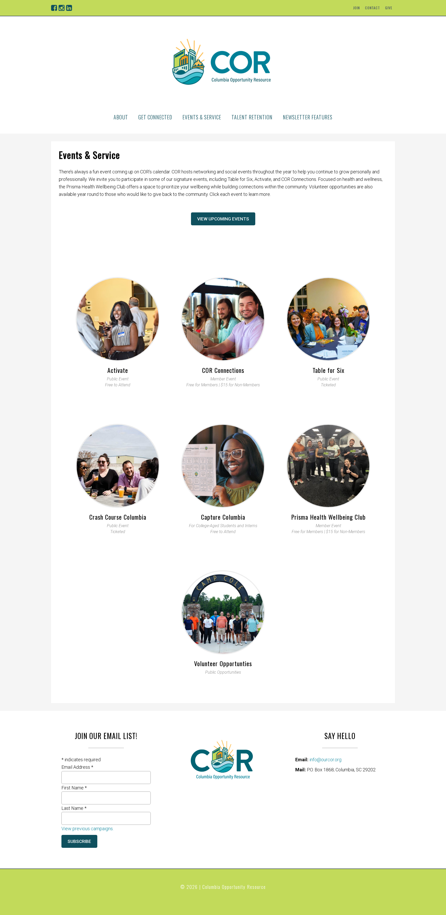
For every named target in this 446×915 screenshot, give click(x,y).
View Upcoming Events (223, 218)
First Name (74, 787)
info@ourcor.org (325, 759)
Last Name (73, 808)
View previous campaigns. (87, 828)
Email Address (77, 767)
